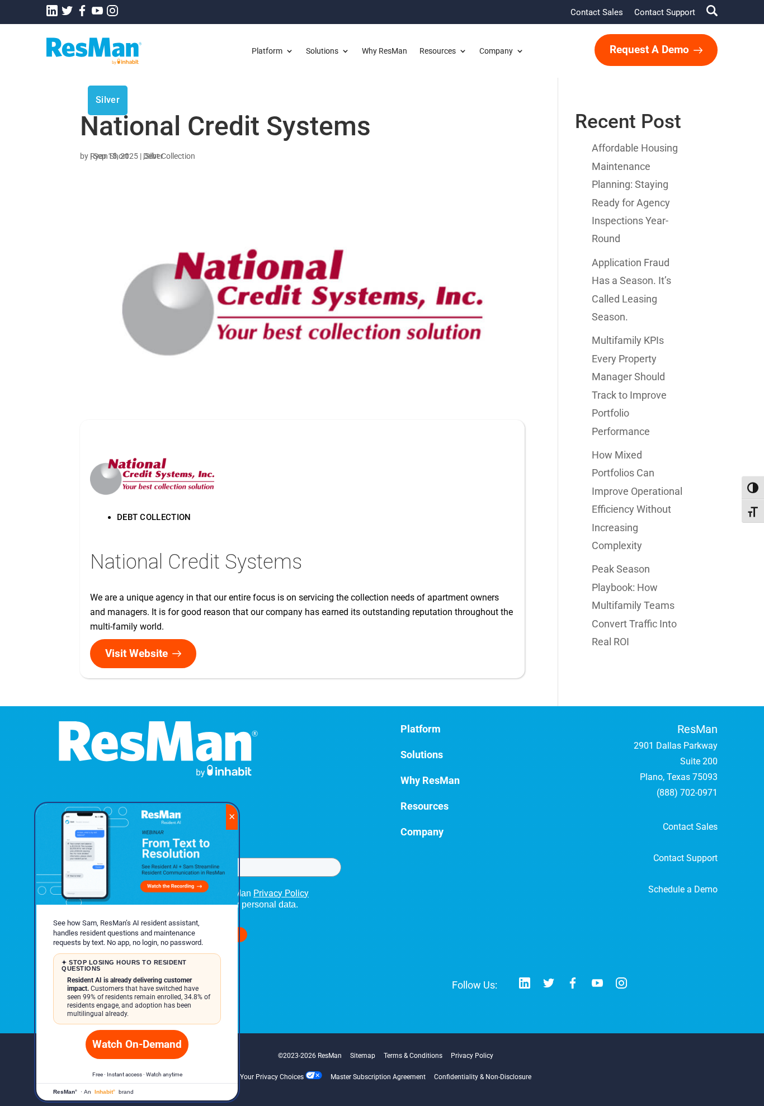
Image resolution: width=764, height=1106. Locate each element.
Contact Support (664, 12)
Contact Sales (596, 12)
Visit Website (136, 653)
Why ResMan (384, 50)
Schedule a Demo (683, 889)
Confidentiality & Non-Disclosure (482, 1077)
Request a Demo (649, 49)
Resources (437, 50)
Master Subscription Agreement (378, 1077)
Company (496, 50)
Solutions (322, 50)
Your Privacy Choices (272, 1077)
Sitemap (362, 1056)
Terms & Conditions (413, 1056)
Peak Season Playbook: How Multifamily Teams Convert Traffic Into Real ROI (634, 605)
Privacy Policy (281, 893)
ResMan (330, 1056)
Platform (267, 50)
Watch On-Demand (137, 1044)
